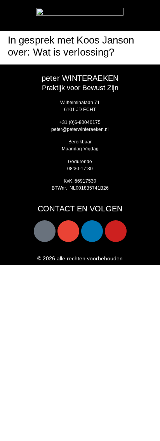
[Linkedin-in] (92, 231)
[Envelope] (68, 231)
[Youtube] (116, 231)
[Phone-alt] (45, 231)
